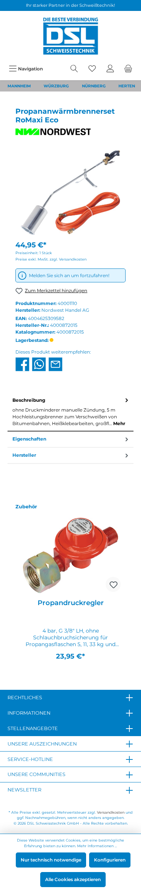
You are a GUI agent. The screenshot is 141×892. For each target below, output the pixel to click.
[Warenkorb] (128, 68)
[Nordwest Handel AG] (70, 131)
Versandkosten (110, 812)
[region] (70, 585)
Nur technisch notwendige (51, 860)
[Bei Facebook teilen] (22, 364)
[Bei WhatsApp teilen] (38, 364)
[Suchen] (74, 68)
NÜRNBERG (94, 86)
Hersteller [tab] (24, 455)
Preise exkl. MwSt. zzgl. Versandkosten (50, 259)
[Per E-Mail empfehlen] (55, 364)
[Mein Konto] (110, 68)
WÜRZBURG (56, 86)
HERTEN (126, 86)
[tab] (70, 411)
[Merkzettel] (92, 68)
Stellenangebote (33, 728)
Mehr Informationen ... (97, 846)
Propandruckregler (71, 603)
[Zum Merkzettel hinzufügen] (113, 584)
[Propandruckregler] (70, 555)
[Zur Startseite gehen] (70, 36)
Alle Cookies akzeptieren (73, 879)
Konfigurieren (110, 860)
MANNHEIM (19, 86)
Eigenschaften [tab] (29, 439)
